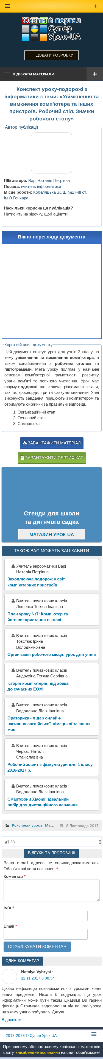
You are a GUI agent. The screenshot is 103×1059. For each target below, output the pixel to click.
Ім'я (9, 907)
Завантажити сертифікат (53, 457)
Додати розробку (54, 55)
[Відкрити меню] (95, 74)
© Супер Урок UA (31, 1035)
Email (10, 926)
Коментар (15, 876)
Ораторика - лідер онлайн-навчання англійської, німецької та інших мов (48, 724)
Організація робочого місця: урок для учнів (51, 654)
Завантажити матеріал (54, 443)
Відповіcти (11, 1019)
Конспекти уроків (27, 825)
